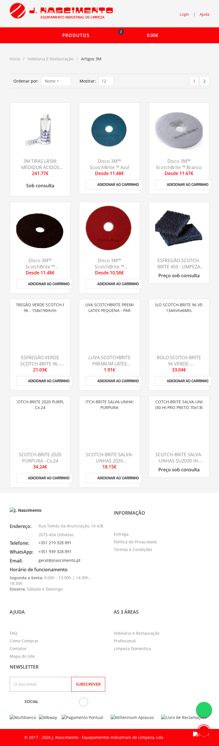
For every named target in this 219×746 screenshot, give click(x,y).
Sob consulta (40, 185)
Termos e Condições (133, 549)
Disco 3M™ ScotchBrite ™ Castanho (40, 266)
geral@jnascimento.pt (59, 560)
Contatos (18, 648)
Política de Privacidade (135, 541)
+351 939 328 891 (55, 551)
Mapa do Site (22, 656)
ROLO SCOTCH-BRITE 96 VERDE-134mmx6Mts (179, 363)
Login (184, 14)
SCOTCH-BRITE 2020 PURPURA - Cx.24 (40, 457)
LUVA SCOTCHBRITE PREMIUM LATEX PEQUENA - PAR (109, 363)
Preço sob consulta (179, 275)
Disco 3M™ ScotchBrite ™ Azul (109, 164)
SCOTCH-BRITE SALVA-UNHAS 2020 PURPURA (109, 460)
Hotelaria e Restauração (50, 58)
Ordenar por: (25, 81)
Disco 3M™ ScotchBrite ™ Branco (179, 164)
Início (15, 58)
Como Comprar (24, 641)
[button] (137, 35)
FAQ (13, 633)
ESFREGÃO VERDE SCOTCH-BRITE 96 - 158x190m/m (40, 363)
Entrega (121, 534)
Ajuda (204, 14)
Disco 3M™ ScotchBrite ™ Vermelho (109, 266)
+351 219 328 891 (55, 542)
